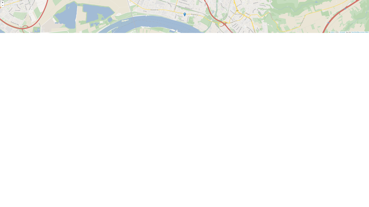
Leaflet (332, 32)
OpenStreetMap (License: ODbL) (360, 32)
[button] (185, 14)
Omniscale (342, 32)
